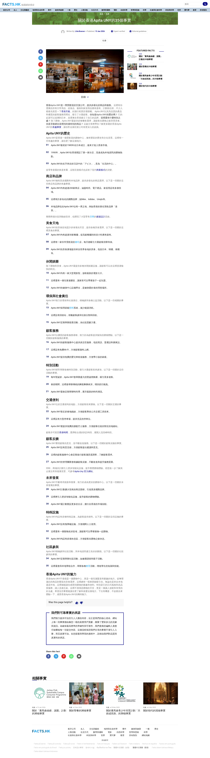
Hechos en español (149, 744)
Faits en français (103, 744)
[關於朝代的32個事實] (132, 86)
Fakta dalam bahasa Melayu (162, 748)
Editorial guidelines (139, 31)
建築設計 (100, 216)
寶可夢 (186, 10)
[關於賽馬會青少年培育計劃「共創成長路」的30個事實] (132, 76)
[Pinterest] (40, 64)
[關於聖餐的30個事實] (132, 66)
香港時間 (63, 432)
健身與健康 (59, 10)
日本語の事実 (78, 748)
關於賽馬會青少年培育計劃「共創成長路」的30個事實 (123, 712)
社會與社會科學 (156, 10)
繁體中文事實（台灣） (122, 748)
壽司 (77, 242)
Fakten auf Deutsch (119, 744)
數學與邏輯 (106, 10)
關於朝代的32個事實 (148, 86)
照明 (71, 308)
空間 (92, 216)
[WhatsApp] (40, 71)
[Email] (40, 77)
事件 (49, 10)
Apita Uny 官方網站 (83, 471)
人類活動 (84, 10)
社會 (107, 14)
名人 (15, 10)
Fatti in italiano (134, 744)
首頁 (101, 14)
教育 (194, 10)
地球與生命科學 (38, 10)
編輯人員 (110, 626)
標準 (73, 626)
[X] (40, 58)
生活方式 (94, 10)
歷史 (75, 10)
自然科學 (124, 10)
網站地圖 (146, 735)
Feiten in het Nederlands (86, 744)
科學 (144, 10)
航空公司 (6, 10)
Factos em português (167, 744)
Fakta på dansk (40, 744)
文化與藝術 (25, 10)
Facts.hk (11, 4)
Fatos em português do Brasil (45, 748)
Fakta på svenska (54, 744)
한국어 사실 (90, 748)
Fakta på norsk (69, 744)
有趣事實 (56, 127)
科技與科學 (169, 10)
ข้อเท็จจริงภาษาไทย (104, 748)
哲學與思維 (135, 10)
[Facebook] (40, 51)
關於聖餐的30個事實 (148, 66)
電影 (115, 10)
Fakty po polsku (65, 748)
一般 (68, 10)
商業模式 (100, 170)
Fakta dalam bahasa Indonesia (45, 751)
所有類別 (203, 10)
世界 (179, 10)
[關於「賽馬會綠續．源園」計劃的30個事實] (132, 56)
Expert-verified (119, 31)
